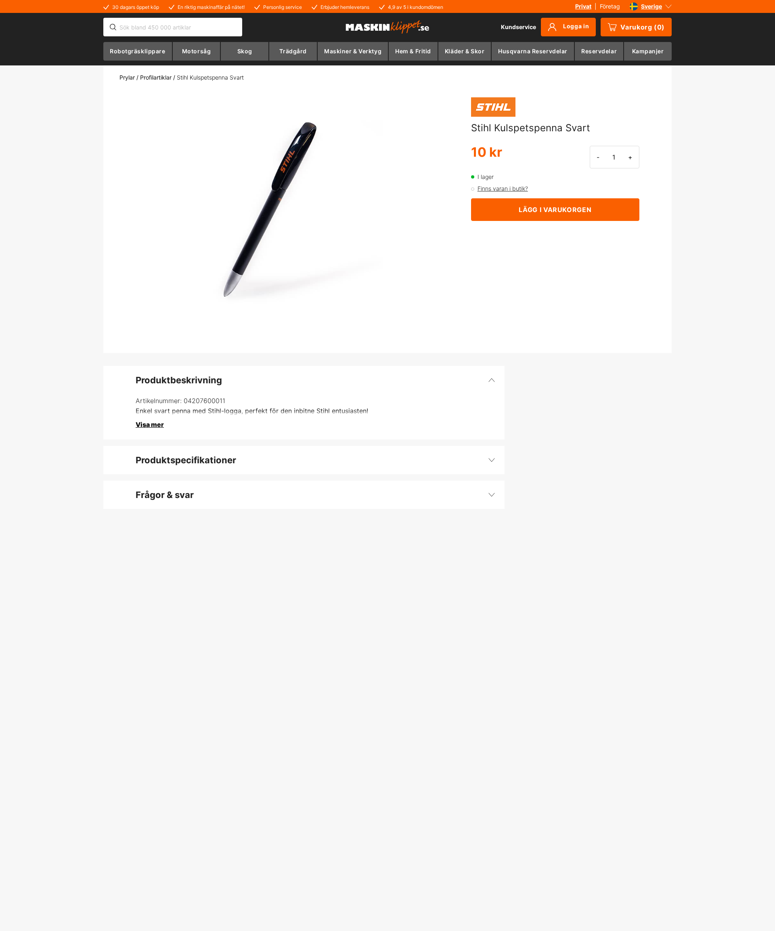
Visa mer (150, 424)
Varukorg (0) (642, 27)
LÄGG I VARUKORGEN (555, 210)
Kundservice (518, 26)
